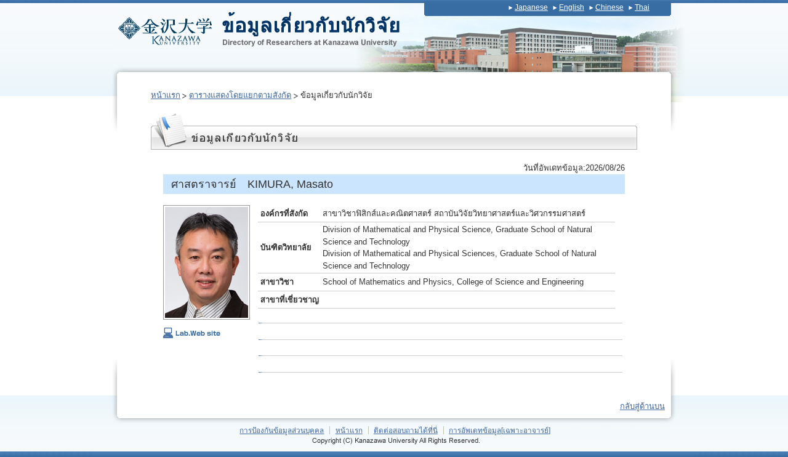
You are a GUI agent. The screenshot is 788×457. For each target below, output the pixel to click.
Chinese (609, 7)
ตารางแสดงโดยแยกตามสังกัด (240, 95)
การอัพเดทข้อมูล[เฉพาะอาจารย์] (499, 430)
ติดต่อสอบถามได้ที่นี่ (406, 430)
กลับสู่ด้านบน (642, 406)
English (571, 7)
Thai (642, 7)
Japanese (531, 7)
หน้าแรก (165, 95)
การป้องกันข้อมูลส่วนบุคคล (281, 430)
